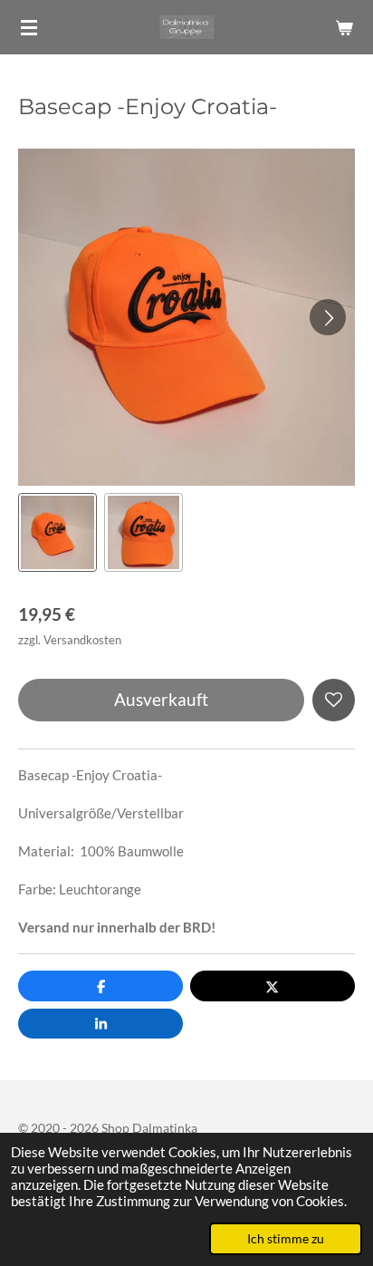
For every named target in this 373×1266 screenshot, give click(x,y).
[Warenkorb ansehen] (344, 27)
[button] (57, 532)
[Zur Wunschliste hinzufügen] (333, 700)
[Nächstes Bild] (328, 317)
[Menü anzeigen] (29, 27)
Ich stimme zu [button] (285, 1239)
